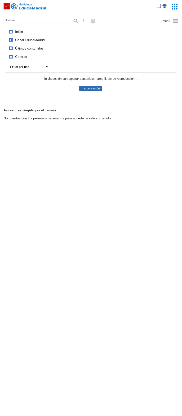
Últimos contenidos (29, 48)
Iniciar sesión (91, 88)
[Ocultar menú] (170, 21)
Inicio (19, 32)
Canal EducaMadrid (30, 40)
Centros (21, 57)
